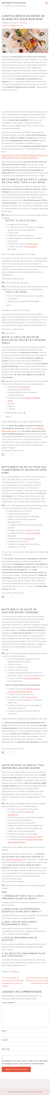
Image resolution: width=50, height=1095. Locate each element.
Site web (6, 1049)
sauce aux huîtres (35, 837)
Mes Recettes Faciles (14, 3)
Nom (4, 1031)
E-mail (5, 1040)
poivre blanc (31, 246)
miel (28, 700)
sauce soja (33, 244)
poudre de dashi (32, 533)
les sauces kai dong (15, 859)
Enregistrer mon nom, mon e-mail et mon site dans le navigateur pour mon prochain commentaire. (25, 1062)
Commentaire (9, 1002)
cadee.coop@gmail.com (12, 25)
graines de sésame (32, 678)
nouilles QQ (25, 387)
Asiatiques (14, 971)
